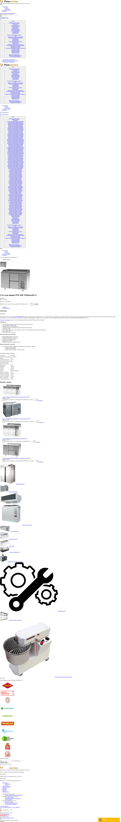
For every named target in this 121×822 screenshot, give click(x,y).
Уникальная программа (5, 320)
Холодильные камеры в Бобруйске (15, 170)
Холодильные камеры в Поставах (15, 205)
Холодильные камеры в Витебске (15, 175)
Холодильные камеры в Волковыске (15, 176)
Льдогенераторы (15, 32)
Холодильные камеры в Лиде (15, 193)
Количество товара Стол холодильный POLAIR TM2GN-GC (17, 441)
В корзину (36, 304)
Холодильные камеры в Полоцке (15, 204)
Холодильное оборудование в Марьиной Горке (15, 147)
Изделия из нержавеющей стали (15, 55)
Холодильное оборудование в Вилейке (15, 127)
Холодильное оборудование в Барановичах (15, 121)
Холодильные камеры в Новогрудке (15, 199)
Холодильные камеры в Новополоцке (15, 200)
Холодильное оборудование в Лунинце (15, 146)
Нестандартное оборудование (11, 803)
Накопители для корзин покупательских (15, 44)
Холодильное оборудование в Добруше (15, 134)
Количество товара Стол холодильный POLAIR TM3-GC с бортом (18, 399)
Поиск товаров (3, 14)
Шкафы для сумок (15, 52)
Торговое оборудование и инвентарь (10, 60)
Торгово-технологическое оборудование (15, 36)
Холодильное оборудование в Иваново (15, 138)
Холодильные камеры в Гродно (15, 179)
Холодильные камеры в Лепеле (15, 192)
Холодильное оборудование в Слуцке (15, 163)
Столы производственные (10, 804)
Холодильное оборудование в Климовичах (15, 141)
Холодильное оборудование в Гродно (15, 132)
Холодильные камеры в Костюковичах (15, 190)
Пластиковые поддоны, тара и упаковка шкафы (15, 45)
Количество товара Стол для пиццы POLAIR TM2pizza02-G (15, 304)
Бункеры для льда (15, 23)
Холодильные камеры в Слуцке (15, 210)
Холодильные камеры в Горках (15, 178)
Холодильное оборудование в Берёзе (15, 122)
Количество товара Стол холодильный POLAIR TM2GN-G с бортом (19, 421)
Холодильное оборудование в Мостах (15, 151)
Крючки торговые (15, 42)
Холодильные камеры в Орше (15, 201)
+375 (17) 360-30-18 (4, 807)
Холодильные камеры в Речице (15, 207)
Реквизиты (7, 9)
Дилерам (4, 789)
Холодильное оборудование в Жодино (15, 137)
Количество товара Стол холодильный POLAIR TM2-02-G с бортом (19, 460)
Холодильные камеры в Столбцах (15, 213)
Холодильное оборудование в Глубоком (15, 129)
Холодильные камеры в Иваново (15, 185)
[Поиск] (1, 16)
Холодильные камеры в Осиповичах (15, 202)
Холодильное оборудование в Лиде (15, 145)
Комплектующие (15, 33)
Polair (15, 35)
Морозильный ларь (15, 28)
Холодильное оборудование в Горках (15, 131)
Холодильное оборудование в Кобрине (15, 142)
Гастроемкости (15, 38)
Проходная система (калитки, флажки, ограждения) (15, 48)
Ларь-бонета (15, 27)
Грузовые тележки (15, 39)
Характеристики (6, 308)
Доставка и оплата (6, 10)
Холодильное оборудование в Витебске (15, 128)
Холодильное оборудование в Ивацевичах (15, 139)
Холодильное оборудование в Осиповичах (15, 155)
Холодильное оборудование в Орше (15, 154)
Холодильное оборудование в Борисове (15, 124)
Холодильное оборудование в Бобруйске (15, 123)
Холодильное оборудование (14, 22)
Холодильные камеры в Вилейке (15, 174)
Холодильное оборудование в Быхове (15, 126)
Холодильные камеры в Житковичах (15, 182)
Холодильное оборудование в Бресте (15, 125)
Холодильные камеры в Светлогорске (15, 209)
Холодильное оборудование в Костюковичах (15, 143)
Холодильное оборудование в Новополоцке (15, 153)
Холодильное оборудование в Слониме (15, 162)
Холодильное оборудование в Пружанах (15, 159)
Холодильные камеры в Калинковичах (15, 187)
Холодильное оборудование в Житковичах (15, 135)
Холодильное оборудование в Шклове (15, 167)
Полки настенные (9, 801)
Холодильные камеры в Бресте (15, 172)
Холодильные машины (15, 30)
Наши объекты (6, 791)
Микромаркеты (15, 43)
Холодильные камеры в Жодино (15, 184)
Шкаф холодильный (15, 26)
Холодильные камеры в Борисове (15, 171)
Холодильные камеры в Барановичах (15, 168)
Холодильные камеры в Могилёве (15, 195)
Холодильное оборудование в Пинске (15, 156)
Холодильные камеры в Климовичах (15, 188)
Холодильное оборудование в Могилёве (15, 148)
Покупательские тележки (15, 47)
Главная (4, 259)
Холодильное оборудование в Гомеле (15, 130)
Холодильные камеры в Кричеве (15, 191)
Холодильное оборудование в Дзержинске (15, 133)
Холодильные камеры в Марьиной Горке (15, 194)
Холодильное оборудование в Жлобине (15, 136)
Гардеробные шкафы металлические (15, 37)
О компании (5, 6)
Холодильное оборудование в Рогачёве (15, 161)
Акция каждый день (7, 13)
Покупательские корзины (15, 46)
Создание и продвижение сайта (7, 817)
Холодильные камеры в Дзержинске (15, 180)
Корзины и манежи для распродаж (15, 41)
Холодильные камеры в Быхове (15, 173)
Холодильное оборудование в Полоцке (15, 157)
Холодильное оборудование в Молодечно (15, 150)
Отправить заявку (4, 762)
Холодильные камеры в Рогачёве (15, 208)
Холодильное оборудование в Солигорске (15, 165)
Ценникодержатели (15, 51)
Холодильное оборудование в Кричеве (15, 144)
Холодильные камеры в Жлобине (15, 183)
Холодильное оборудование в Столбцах (15, 166)
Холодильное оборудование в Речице (15, 160)
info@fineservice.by (5, 814)
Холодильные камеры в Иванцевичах (15, 186)
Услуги (6, 7)
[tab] (62, 307)
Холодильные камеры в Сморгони (15, 211)
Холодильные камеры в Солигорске (15, 212)
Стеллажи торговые (15, 50)
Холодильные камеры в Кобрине (15, 189)
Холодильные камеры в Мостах (15, 198)
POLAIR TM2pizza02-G (18, 316)
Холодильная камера (15, 29)
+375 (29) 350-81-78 (4, 17)
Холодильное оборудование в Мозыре (15, 149)
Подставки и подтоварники (15, 56)
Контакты (5, 11)
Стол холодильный (15, 31)
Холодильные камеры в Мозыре (15, 196)
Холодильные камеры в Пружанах (15, 206)
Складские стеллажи (15, 49)
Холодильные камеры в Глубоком (15, 177)
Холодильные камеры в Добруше (15, 181)
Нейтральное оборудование (14, 54)
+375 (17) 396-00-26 (14, 807)
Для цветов (15, 24)
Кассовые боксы (15, 40)
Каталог (12, 21)
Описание (5, 307)
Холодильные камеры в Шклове (15, 214)
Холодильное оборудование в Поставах (15, 158)
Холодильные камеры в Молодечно (15, 197)
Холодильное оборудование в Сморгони (15, 164)
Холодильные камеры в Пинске (15, 203)
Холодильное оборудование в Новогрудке (15, 152)
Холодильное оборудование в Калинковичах (15, 140)
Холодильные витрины (15, 25)
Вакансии (5, 790)
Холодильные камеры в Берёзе (15, 169)
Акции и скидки (6, 787)
